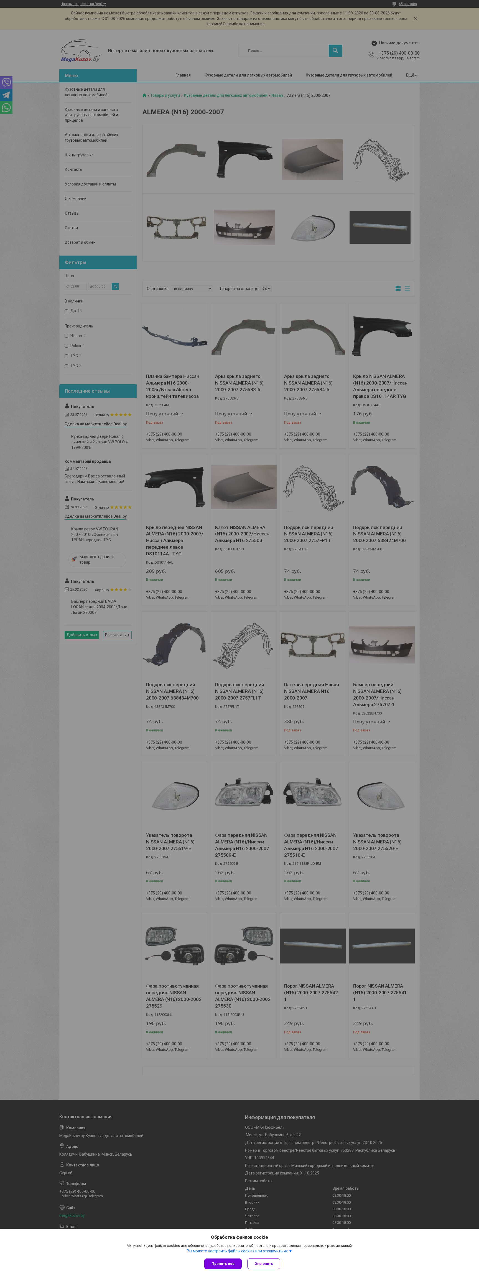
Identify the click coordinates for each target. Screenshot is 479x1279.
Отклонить (263, 1264)
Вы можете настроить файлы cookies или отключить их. (238, 1251)
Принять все (223, 1264)
